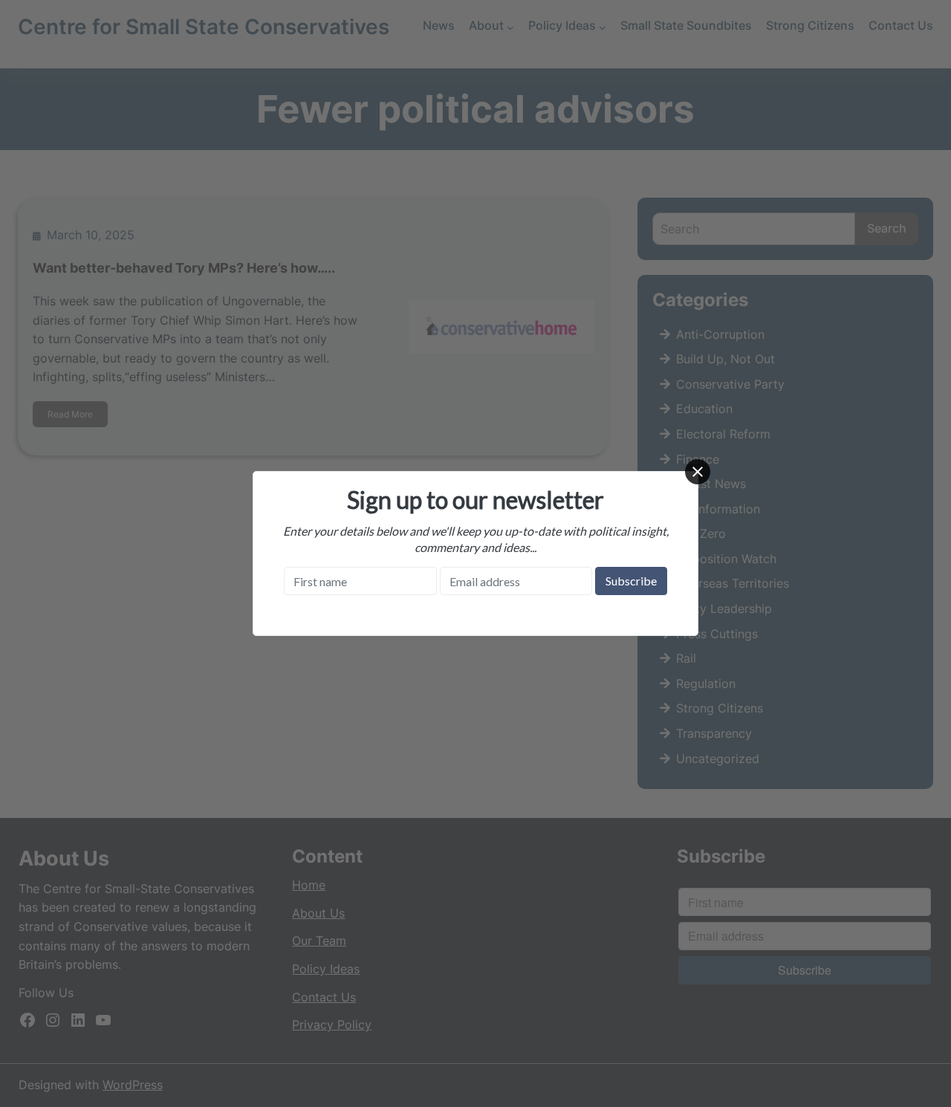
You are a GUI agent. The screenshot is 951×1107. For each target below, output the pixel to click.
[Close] (697, 471)
